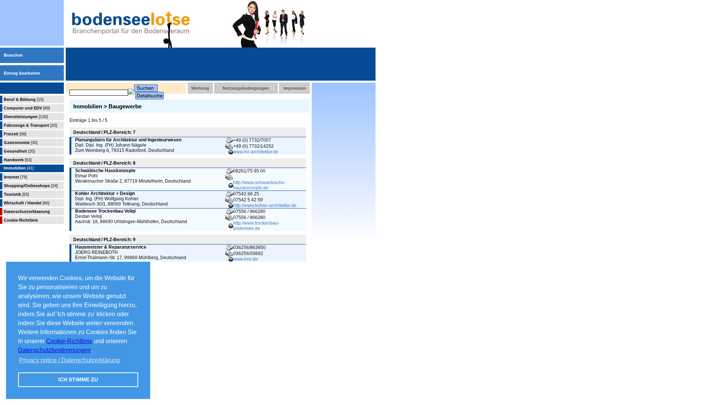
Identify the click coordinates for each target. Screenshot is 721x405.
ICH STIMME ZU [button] (78, 379)
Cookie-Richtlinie (69, 341)
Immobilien (19, 168)
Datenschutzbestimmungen (54, 350)
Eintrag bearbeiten (22, 73)
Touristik (16, 194)
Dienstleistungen (26, 116)
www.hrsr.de (245, 259)
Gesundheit (19, 151)
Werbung (200, 88)
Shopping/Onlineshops (31, 185)
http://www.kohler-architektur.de (265, 205)
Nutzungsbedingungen (246, 88)
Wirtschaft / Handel (26, 203)
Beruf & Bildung (24, 99)
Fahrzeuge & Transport (30, 125)
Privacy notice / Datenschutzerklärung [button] (69, 360)
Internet (15, 177)
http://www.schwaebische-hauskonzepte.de (259, 185)
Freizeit (15, 134)
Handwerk (18, 160)
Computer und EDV (27, 108)
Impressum (295, 88)
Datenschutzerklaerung (27, 211)
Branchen (13, 55)
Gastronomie (21, 142)
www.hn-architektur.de (255, 151)
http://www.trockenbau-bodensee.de (256, 225)
